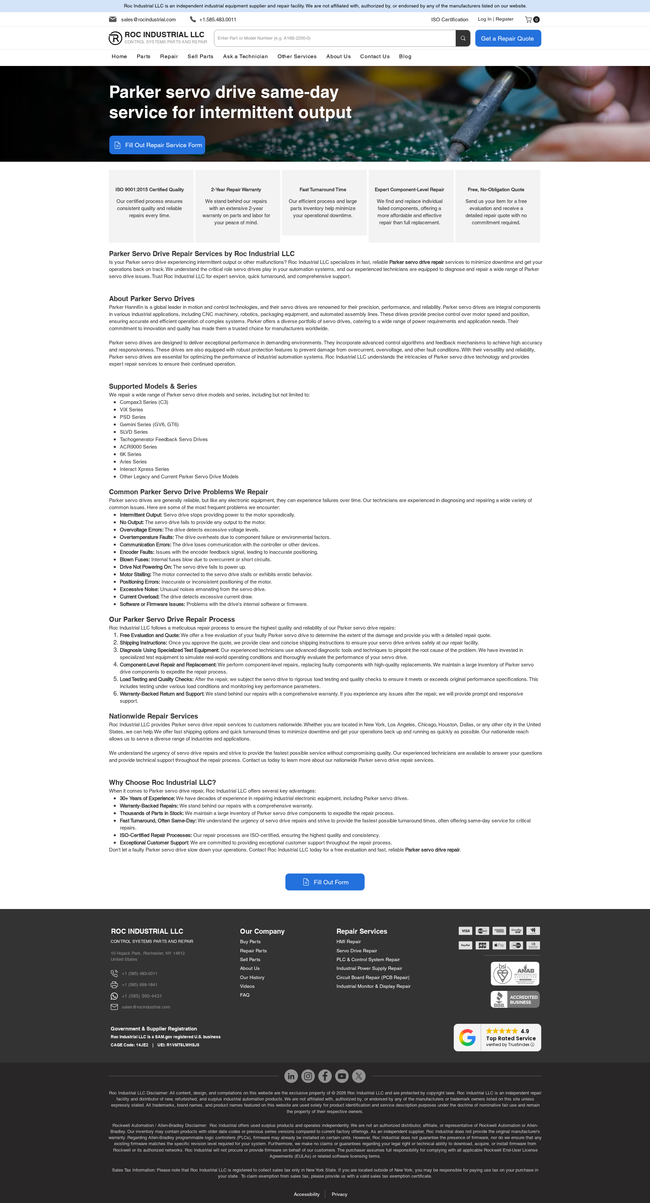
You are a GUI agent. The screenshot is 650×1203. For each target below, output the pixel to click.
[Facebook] (325, 1076)
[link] (533, 19)
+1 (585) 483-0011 (139, 973)
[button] (297, 56)
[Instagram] (308, 1076)
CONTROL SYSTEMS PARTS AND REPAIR (152, 941)
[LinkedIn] (291, 1076)
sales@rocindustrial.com (148, 19)
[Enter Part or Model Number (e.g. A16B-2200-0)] (463, 38)
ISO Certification (449, 19)
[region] (151, 206)
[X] (359, 1076)
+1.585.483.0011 (217, 19)
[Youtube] (342, 1076)
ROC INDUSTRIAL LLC (147, 931)
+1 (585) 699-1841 (139, 984)
